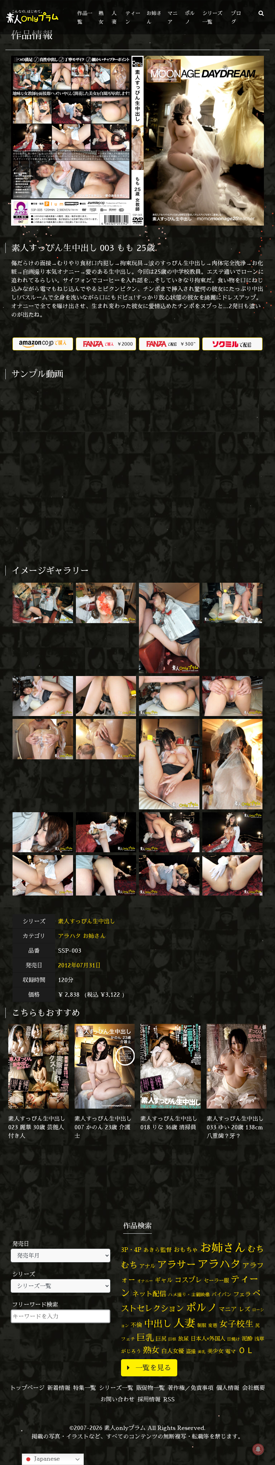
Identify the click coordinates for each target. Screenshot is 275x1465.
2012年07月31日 (79, 965)
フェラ (242, 1294)
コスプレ (188, 1279)
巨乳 (145, 1337)
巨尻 (161, 1338)
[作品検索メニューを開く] (261, 13)
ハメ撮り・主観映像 (189, 1295)
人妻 (184, 1323)
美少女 (215, 1351)
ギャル (164, 1280)
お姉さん (94, 936)
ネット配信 (149, 1293)
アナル (147, 1266)
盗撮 (191, 1351)
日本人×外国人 (207, 1338)
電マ (230, 1351)
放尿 (183, 1338)
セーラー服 (216, 1280)
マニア (228, 1309)
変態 (212, 1325)
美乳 (202, 1351)
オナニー (145, 1280)
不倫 (136, 1325)
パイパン (222, 1294)
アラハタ (69, 936)
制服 (201, 1325)
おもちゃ (186, 1250)
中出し (158, 1323)
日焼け (233, 1339)
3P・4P (131, 1250)
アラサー (176, 1264)
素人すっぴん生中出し (87, 921)
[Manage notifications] (258, 1449)
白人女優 (172, 1351)
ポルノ (201, 1307)
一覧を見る (153, 1367)
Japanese (46, 1458)
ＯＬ (246, 1350)
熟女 (151, 1350)
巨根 (172, 1339)
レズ (244, 1309)
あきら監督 (157, 1250)
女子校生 (236, 1324)
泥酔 (247, 1338)
